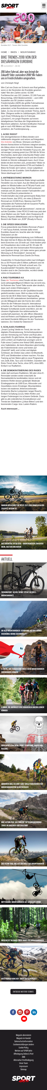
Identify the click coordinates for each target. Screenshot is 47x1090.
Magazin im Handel (23, 1038)
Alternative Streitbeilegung (24, 1060)
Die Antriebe (6, 142)
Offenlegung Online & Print (23, 1054)
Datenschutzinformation (23, 1041)
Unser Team (23, 1063)
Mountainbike (28, 52)
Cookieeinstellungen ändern (23, 1044)
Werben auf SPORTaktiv (23, 1051)
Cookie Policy (23, 1047)
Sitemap (23, 1069)
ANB (23, 1057)
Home (4, 52)
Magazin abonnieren (23, 1035)
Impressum (23, 1066)
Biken (14, 52)
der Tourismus (12, 280)
